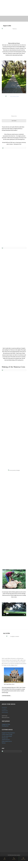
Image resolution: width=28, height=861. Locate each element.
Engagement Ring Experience (8, 732)
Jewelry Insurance (6, 739)
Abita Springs (5, 712)
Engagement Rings (6, 724)
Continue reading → (6, 695)
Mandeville (4, 707)
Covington (4, 709)
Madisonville (5, 710)
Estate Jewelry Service (7, 741)
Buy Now (14, 120)
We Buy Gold (5, 737)
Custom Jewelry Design (7, 734)
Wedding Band (5, 726)
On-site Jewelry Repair (7, 736)
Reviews (4, 743)
